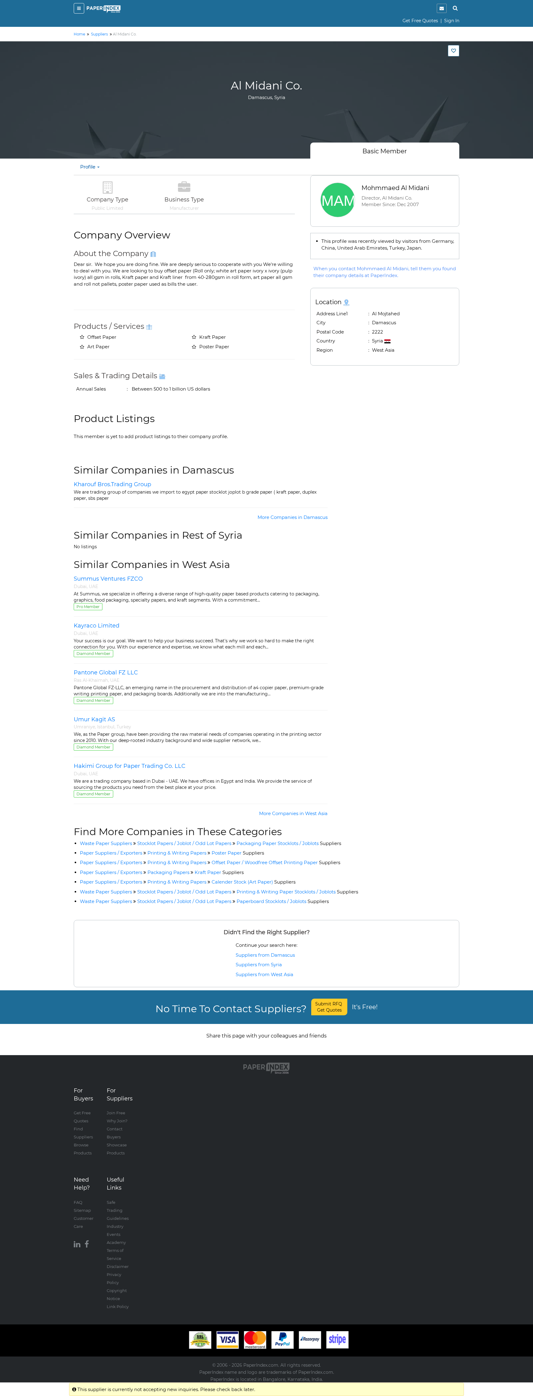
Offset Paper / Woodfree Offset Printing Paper (276, 862)
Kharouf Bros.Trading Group (112, 484)
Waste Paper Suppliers (106, 843)
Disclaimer (118, 1266)
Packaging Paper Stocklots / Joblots (289, 843)
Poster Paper (238, 853)
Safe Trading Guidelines (118, 1210)
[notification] (442, 8)
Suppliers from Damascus (265, 955)
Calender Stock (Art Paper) (253, 882)
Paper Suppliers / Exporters (111, 853)
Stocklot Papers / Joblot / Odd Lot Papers (184, 843)
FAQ (78, 1202)
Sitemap (82, 1210)
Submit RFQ (329, 1007)
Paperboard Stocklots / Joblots (283, 901)
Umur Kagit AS (94, 719)
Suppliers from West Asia (264, 974)
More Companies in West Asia (293, 813)
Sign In (451, 20)
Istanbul (105, 727)
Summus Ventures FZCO (108, 578)
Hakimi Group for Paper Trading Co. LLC (129, 766)
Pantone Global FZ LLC (106, 672)
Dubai (80, 586)
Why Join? (117, 1120)
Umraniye (84, 727)
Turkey (124, 727)
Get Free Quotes (420, 20)
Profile (88, 167)
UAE (93, 586)
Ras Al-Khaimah (91, 680)
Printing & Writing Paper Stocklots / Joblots (297, 892)
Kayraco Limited (96, 625)
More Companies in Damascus (293, 517)
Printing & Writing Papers (176, 853)
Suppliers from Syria (259, 964)
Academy (116, 1242)
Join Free (116, 1112)
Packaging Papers (168, 872)
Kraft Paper (219, 872)
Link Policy (118, 1306)
